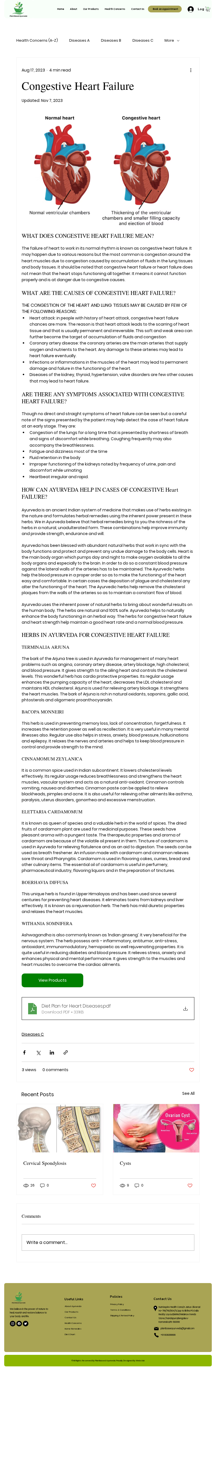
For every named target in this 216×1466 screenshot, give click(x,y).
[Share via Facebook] (24, 1052)
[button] (208, 9)
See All (188, 1093)
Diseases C (142, 40)
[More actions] (191, 70)
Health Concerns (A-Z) (37, 40)
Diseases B (111, 40)
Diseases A (79, 40)
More (169, 40)
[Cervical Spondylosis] (60, 1128)
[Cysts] (156, 1128)
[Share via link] (65, 1052)
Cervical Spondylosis (44, 1163)
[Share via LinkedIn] (52, 1052)
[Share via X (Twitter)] (38, 1052)
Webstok (140, 1360)
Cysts (125, 1163)
